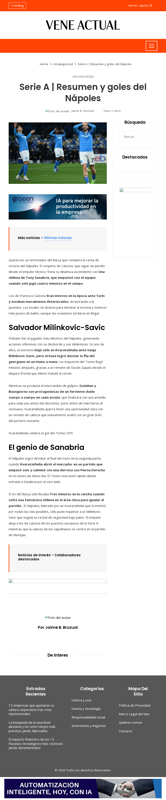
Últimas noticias (58, 238)
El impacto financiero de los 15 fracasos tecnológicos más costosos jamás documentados (36, 743)
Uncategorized (83, 76)
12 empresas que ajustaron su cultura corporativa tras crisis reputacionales (31, 709)
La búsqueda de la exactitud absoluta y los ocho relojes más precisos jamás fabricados (32, 726)
